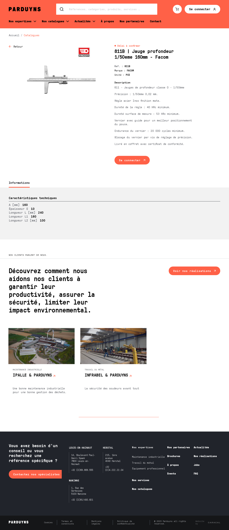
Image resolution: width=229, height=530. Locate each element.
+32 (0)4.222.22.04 (114, 468)
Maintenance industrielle (148, 456)
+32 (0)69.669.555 (82, 469)
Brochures (173, 456)
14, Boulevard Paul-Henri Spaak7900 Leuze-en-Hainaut (83, 459)
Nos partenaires (178, 447)
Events (171, 473)
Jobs (196, 464)
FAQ (196, 473)
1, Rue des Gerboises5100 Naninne (78, 490)
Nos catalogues (142, 488)
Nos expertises (142, 447)
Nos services (140, 480)
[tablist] (114, 183)
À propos (173, 464)
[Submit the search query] (62, 9)
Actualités (201, 447)
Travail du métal (143, 462)
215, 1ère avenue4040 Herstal (113, 458)
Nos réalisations (205, 456)
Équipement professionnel (148, 468)
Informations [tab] (19, 183)
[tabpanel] (114, 213)
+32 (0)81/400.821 (82, 499)
